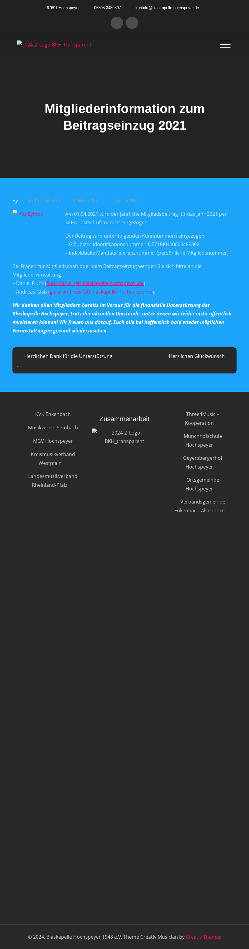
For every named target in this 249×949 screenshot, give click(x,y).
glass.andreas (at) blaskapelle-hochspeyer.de (101, 291)
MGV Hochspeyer (53, 441)
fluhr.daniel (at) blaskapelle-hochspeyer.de (95, 283)
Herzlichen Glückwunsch (197, 356)
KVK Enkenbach (53, 414)
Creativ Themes (203, 937)
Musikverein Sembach (53, 427)
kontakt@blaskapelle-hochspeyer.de (167, 7)
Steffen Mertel (43, 200)
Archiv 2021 (127, 200)
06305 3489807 (107, 7)
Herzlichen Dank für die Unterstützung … (64, 360)
